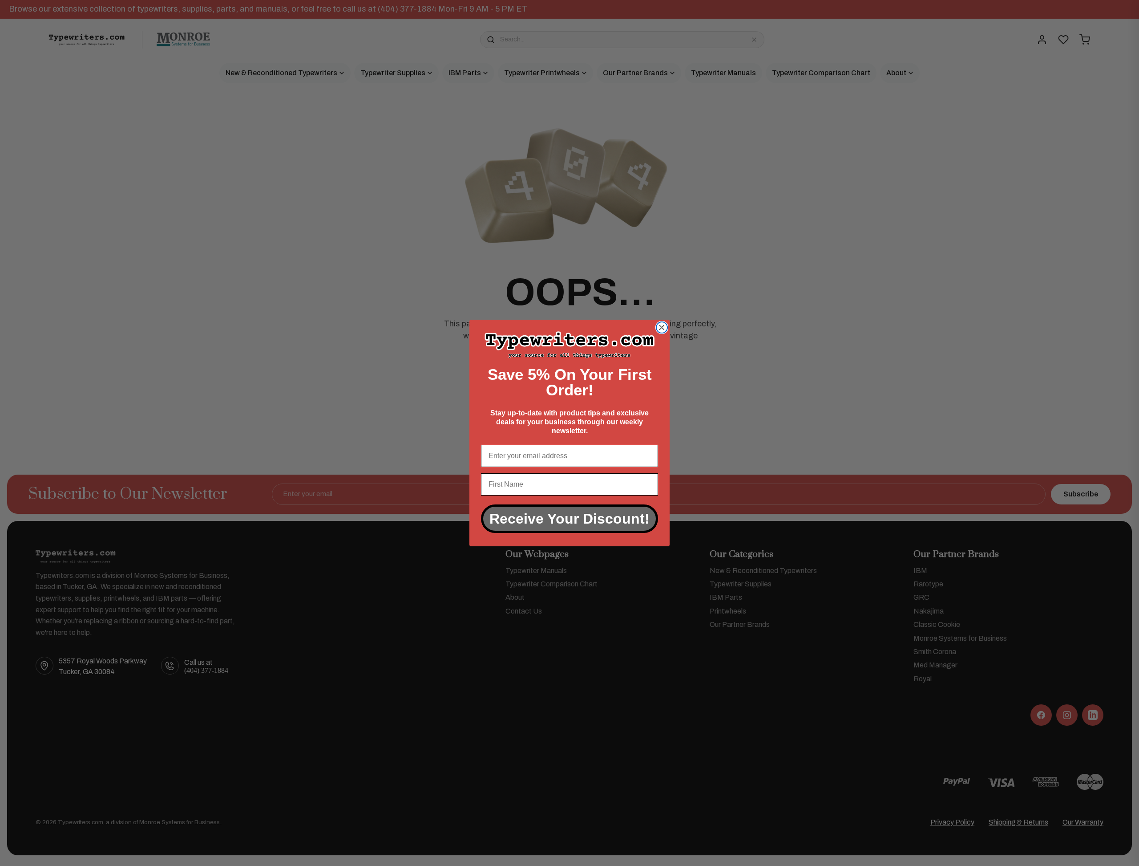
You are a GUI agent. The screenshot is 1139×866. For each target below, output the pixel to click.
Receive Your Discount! (569, 519)
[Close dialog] (661, 327)
